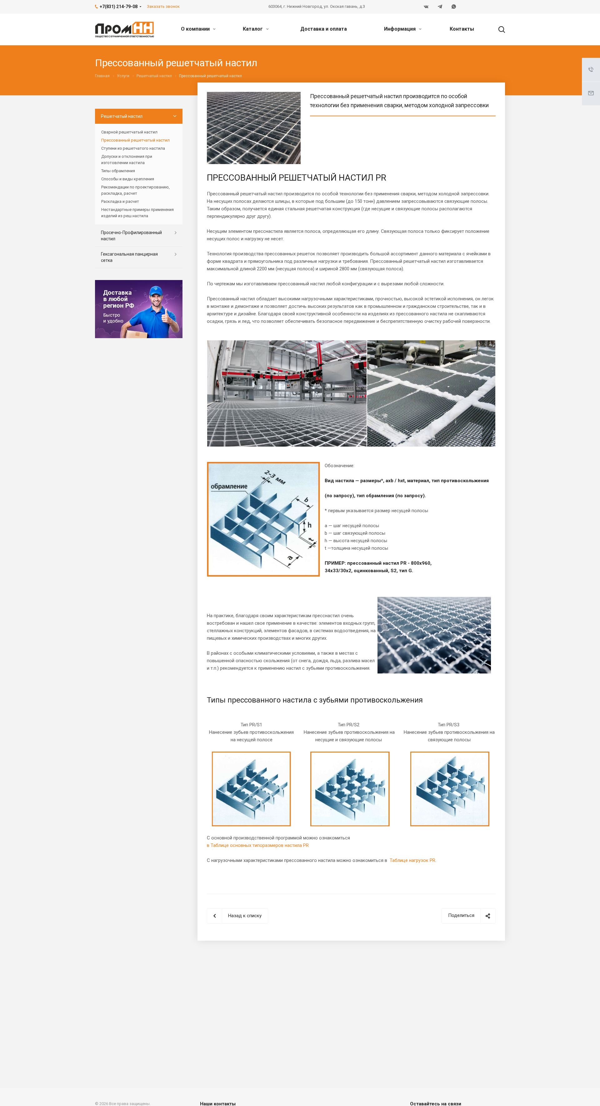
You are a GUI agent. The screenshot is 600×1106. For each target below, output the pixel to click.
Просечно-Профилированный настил (131, 235)
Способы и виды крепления (127, 179)
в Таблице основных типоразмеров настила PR (258, 845)
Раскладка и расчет (120, 201)
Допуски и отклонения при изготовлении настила (126, 159)
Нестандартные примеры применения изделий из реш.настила (137, 212)
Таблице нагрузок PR (412, 860)
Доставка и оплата (323, 29)
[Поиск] (498, 29)
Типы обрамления (118, 170)
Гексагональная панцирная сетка (129, 257)
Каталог (253, 29)
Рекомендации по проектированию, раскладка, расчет (135, 190)
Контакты (462, 29)
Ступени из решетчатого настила (133, 148)
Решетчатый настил (121, 116)
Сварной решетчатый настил (129, 132)
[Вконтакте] (426, 7)
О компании (196, 29)
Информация (400, 29)
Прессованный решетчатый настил (135, 140)
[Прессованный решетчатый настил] (254, 95)
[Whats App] (454, 7)
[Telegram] (440, 7)
